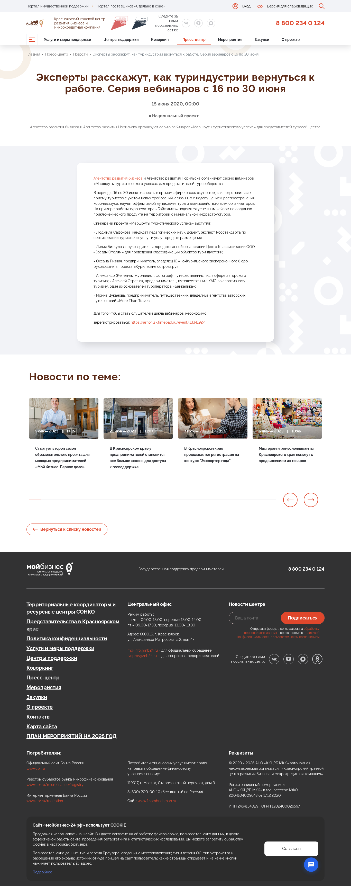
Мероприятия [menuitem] (230, 40)
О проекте (39, 707)
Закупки (36, 697)
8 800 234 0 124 (300, 23)
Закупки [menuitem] (262, 40)
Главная (33, 54)
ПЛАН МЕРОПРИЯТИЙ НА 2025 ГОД (71, 736)
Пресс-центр (56, 54)
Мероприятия (43, 687)
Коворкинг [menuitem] (160, 40)
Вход (246, 6)
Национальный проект (175, 115)
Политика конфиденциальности (66, 638)
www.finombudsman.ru (157, 801)
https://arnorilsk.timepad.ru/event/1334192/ (168, 322)
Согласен (291, 848)
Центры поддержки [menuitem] (121, 40)
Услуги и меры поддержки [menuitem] (67, 40)
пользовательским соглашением (295, 637)
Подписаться (303, 618)
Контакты (38, 717)
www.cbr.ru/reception (44, 801)
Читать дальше (48, 479)
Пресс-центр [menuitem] (194, 40)
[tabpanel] (63, 442)
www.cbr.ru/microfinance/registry (55, 785)
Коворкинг (39, 668)
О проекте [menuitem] (291, 40)
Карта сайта (41, 726)
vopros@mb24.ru (142, 656)
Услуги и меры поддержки (60, 648)
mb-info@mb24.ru (142, 650)
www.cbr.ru (35, 768)
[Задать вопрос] (311, 864)
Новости (80, 54)
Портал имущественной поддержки (57, 6)
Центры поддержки (51, 658)
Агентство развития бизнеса (118, 178)
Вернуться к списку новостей (70, 529)
